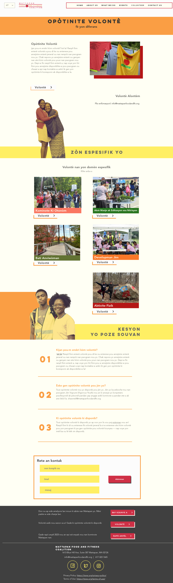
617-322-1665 (101, 557)
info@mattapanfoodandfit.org (125, 103)
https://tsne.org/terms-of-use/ (91, 579)
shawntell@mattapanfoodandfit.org (84, 398)
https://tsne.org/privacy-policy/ (91, 575)
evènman (117, 422)
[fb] (72, 565)
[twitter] (85, 565)
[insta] (98, 565)
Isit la (59, 354)
